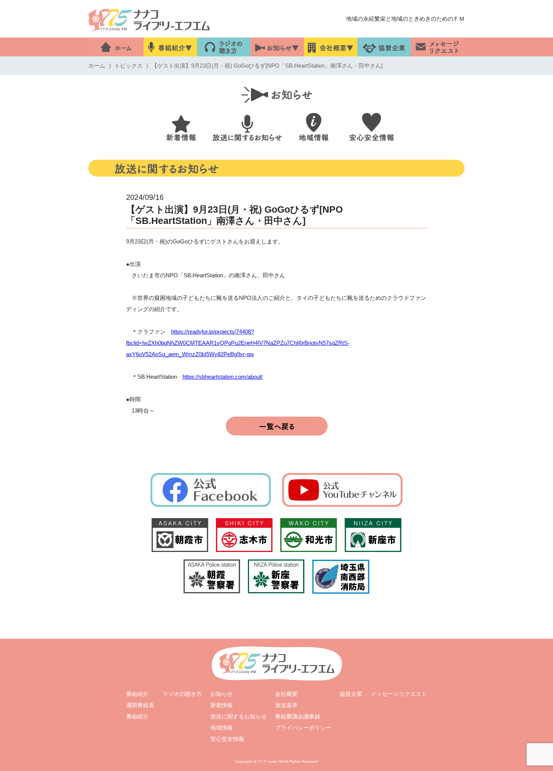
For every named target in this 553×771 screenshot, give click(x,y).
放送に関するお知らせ (238, 716)
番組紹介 (137, 694)
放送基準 (286, 705)
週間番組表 (140, 705)
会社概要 (286, 694)
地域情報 (221, 727)
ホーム (96, 65)
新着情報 (221, 705)
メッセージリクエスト (399, 694)
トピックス (128, 65)
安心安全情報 (227, 739)
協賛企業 (351, 694)
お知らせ (221, 694)
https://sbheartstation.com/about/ (222, 376)
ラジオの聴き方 (182, 694)
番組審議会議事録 (297, 716)
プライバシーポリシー (303, 727)
